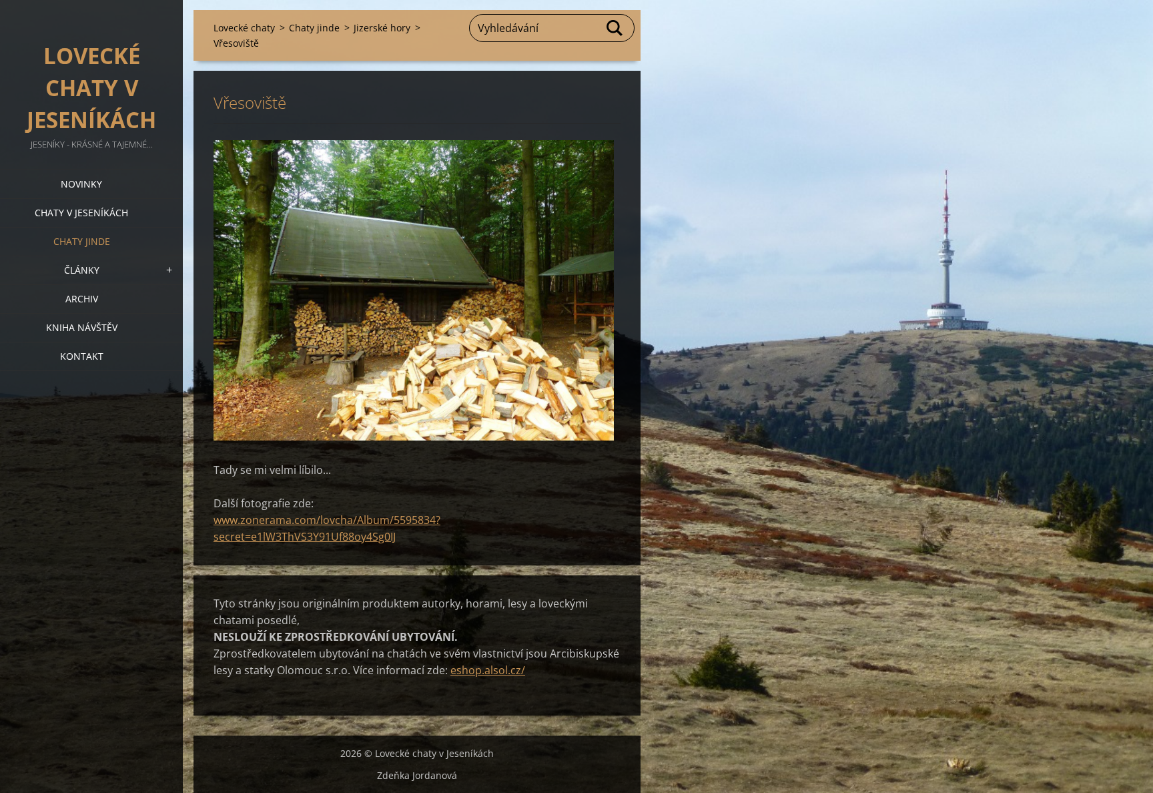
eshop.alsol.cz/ (487, 670)
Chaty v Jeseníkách (81, 212)
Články (81, 270)
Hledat (615, 28)
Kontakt (81, 356)
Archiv (81, 298)
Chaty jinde (81, 241)
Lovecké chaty (244, 27)
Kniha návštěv (81, 327)
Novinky (81, 184)
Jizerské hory (382, 27)
